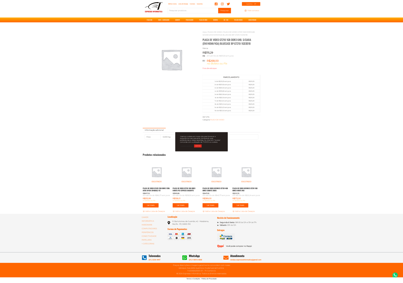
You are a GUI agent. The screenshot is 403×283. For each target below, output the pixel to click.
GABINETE (177, 20)
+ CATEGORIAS (148, 244)
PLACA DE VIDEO (203, 20)
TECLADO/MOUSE (238, 20)
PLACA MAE (149, 20)
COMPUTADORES (149, 229)
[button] (154, 211)
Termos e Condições (193, 279)
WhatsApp (194, 256)
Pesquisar (224, 11)
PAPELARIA (147, 240)
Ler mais (150, 205)
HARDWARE (147, 225)
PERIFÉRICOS (148, 232)
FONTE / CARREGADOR (163, 20)
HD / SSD (226, 20)
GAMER (145, 217)
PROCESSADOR (189, 20)
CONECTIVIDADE (252, 20)
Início (205, 32)
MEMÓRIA (215, 20)
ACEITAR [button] (197, 146)
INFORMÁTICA (148, 221)
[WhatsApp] (184, 257)
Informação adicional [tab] (154, 130)
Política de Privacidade (209, 279)
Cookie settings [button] (186, 146)
